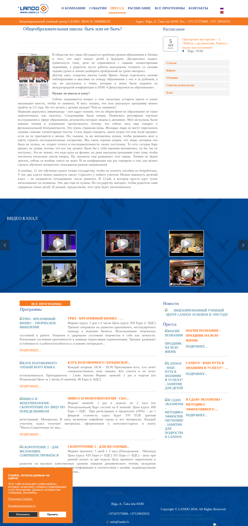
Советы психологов (180, 85)
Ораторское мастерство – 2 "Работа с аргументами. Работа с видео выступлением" (205, 43)
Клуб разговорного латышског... (99, 362)
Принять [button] (52, 514)
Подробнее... (30, 350)
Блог (169, 92)
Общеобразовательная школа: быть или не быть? (72, 28)
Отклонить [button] (23, 514)
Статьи (171, 63)
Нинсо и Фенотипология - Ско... (98, 398)
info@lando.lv (119, 522)
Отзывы (172, 77)
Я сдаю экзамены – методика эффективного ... (204, 404)
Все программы (46, 304)
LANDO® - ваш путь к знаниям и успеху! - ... (207, 365)
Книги (170, 70)
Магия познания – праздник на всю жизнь (203, 335)
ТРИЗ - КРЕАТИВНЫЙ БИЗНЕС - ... (95, 318)
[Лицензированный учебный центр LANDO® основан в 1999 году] (198, 312)
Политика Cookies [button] (20, 499)
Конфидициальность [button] (22, 505)
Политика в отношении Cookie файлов (188, 518)
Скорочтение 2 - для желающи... (98, 446)
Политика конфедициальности (182, 515)
